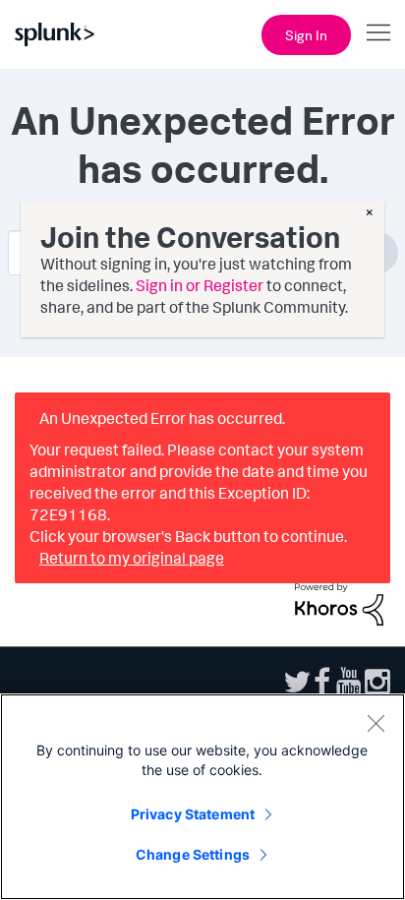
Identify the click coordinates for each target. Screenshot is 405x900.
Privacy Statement (193, 814)
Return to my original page (131, 558)
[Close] (375, 723)
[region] (202, 796)
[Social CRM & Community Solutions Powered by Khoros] (339, 602)
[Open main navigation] (378, 32)
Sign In (306, 35)
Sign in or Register (199, 285)
